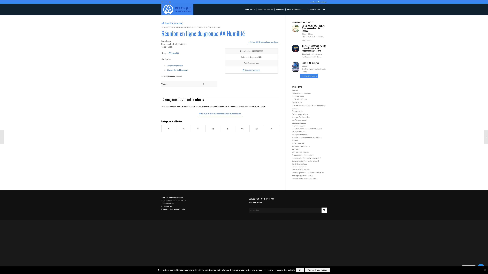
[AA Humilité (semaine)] (2, 137)
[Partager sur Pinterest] (198, 128)
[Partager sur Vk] (242, 128)
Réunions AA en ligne (300, 152)
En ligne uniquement (182, 27)
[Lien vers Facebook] (166, 2)
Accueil (295, 91)
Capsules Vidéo (298, 96)
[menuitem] (249, 9)
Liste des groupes (299, 123)
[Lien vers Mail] (170, 2)
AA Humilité (174, 53)
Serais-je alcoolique (299, 164)
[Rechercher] (324, 9)
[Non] (485, 270)
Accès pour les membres (318, 2)
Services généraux (299, 167)
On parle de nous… (299, 132)
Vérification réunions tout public (304, 178)
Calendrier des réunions (301, 93)
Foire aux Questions (300, 114)
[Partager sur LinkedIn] (213, 128)
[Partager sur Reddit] (257, 128)
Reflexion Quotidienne (301, 146)
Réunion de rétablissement (198, 27)
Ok (300, 270)
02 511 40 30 (166, 206)
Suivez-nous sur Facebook (261, 198)
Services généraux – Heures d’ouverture (308, 173)
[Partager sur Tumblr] (227, 128)
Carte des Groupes (299, 99)
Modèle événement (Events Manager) (307, 129)
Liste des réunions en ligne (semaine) (306, 158)
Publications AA (298, 143)
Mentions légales (298, 126)
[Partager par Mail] (271, 128)
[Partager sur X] (183, 128)
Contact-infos (297, 111)
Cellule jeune (297, 102)
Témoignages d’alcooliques (302, 176)
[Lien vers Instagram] (162, 2)
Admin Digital (216, 27)
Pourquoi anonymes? (300, 134)
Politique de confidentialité (317, 270)
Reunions (295, 149)
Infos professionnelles (301, 117)
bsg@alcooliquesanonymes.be (173, 209)
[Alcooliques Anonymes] (177, 9)
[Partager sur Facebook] (169, 128)
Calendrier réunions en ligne (303, 155)
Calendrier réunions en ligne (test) (305, 161)
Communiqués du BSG (301, 170)
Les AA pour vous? (299, 120)
